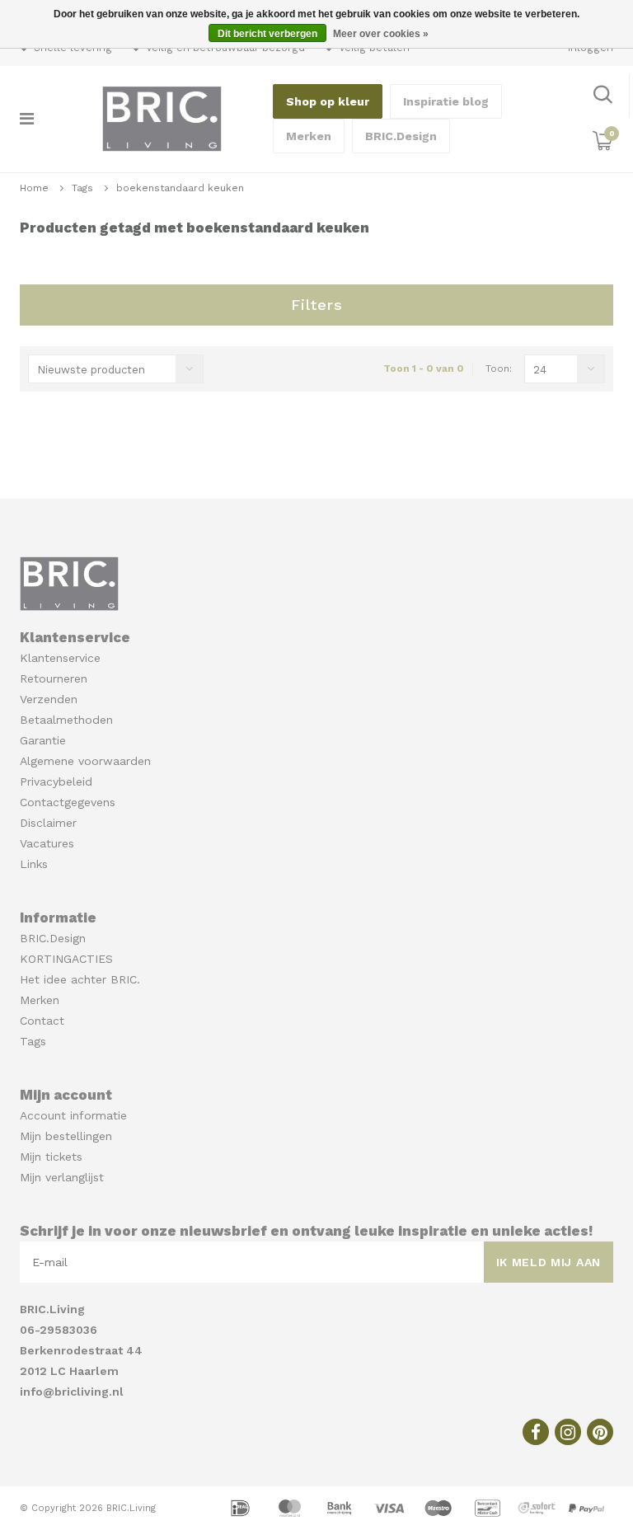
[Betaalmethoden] (242, 1507)
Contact (42, 1020)
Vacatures (47, 843)
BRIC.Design (401, 136)
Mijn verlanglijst (62, 1177)
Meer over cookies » (381, 34)
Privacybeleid (56, 781)
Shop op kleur (327, 101)
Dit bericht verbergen (267, 34)
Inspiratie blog (446, 101)
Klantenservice (60, 657)
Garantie (43, 740)
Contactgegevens (67, 802)
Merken (308, 136)
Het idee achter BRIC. (80, 979)
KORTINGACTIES (66, 958)
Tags (82, 188)
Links (34, 864)
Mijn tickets (51, 1156)
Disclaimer (48, 822)
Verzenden (48, 699)
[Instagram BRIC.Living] (568, 1432)
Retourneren (53, 678)
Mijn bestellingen (66, 1136)
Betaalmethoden (66, 719)
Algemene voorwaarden (85, 760)
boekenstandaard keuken (180, 188)
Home (34, 188)
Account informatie (73, 1115)
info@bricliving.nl (72, 1391)
